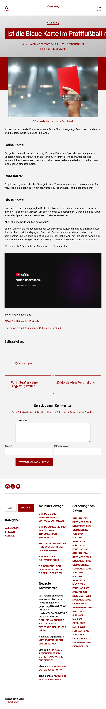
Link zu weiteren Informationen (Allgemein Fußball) (33, 328)
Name (8, 446)
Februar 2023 (80, 588)
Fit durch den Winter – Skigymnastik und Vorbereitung (52, 547)
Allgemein (53, 23)
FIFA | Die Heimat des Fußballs (22, 321)
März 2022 (78, 627)
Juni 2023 (77, 572)
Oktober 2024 (80, 530)
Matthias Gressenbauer (43, 44)
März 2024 (78, 545)
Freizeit (10, 532)
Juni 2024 (77, 533)
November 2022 (81, 599)
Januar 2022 (80, 634)
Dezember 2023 (81, 557)
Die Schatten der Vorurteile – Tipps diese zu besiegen (50, 569)
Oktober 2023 (80, 565)
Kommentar (21, 421)
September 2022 (82, 607)
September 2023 (82, 568)
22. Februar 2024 (74, 44)
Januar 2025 (80, 518)
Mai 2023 (77, 576)
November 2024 (81, 526)
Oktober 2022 (80, 603)
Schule (9, 535)
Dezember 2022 (81, 596)
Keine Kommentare (55, 49)
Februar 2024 (80, 549)
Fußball (22, 363)
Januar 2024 (80, 553)
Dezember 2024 (81, 522)
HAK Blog (18, 699)
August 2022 (80, 611)
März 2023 (78, 584)
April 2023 (78, 580)
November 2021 (81, 642)
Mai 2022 (77, 619)
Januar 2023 (80, 592)
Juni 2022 (77, 615)
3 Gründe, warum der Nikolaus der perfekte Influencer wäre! (52, 623)
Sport (29, 363)
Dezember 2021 (81, 638)
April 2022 (78, 623)
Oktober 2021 (80, 646)
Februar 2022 (80, 630)
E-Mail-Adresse (61, 446)
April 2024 (78, 541)
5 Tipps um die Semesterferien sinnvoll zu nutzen (51, 517)
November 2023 (81, 561)
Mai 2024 (77, 537)
